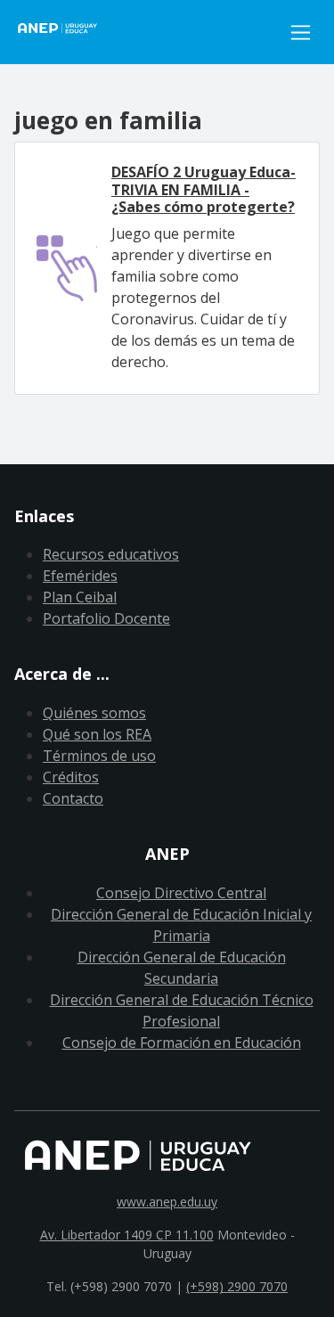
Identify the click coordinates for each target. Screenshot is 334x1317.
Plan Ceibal (80, 597)
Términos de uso (99, 755)
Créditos (71, 777)
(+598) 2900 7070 (237, 1286)
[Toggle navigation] (300, 32)
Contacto (73, 798)
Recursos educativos (111, 554)
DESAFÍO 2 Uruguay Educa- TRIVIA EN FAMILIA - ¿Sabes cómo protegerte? (203, 189)
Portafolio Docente (106, 618)
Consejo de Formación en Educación (181, 1042)
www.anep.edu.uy (167, 1201)
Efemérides (80, 575)
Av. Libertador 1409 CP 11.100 (127, 1234)
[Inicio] (147, 32)
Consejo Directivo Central (181, 893)
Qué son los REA (97, 734)
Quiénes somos (94, 713)
